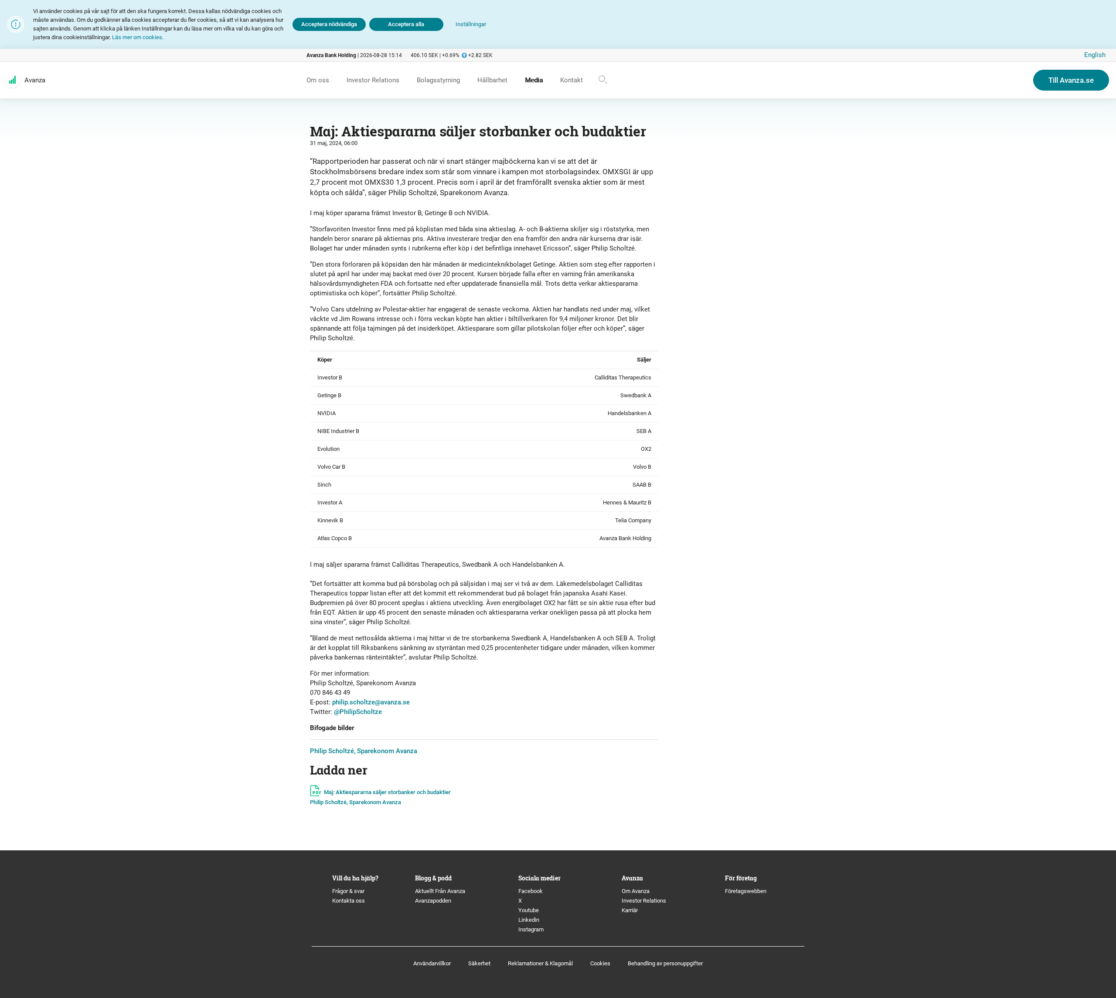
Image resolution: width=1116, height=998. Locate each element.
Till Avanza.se (1071, 80)
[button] (471, 24)
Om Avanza (636, 891)
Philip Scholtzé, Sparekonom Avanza (363, 751)
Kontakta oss (348, 900)
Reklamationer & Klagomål (540, 963)
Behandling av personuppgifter (665, 963)
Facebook (530, 891)
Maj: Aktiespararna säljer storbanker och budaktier (387, 792)
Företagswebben (746, 891)
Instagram (531, 929)
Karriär (630, 910)
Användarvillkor (432, 963)
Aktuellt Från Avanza (440, 891)
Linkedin (528, 920)
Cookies (600, 963)
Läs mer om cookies (137, 37)
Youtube (528, 910)
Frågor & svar (348, 891)
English (1095, 55)
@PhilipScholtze (358, 712)
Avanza (34, 80)
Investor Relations (644, 900)
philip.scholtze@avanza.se (371, 702)
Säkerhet (479, 963)
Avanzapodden (433, 900)
